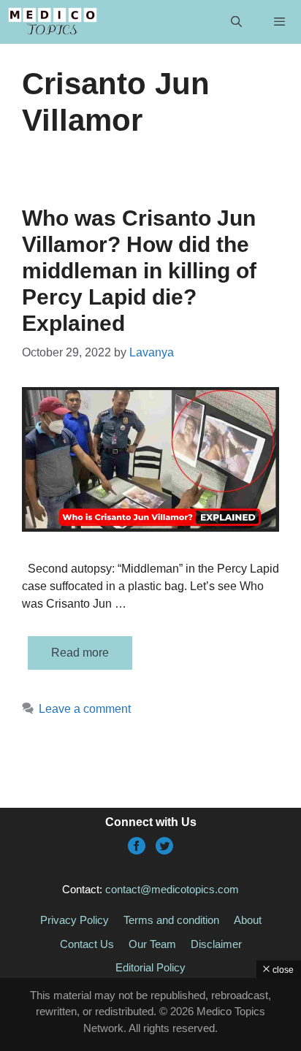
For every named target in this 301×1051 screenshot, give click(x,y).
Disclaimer (216, 944)
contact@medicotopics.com (172, 889)
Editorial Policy (150, 967)
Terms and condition (171, 920)
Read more (80, 652)
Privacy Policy (74, 920)
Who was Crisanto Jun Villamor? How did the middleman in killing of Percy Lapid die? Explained (139, 270)
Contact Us (87, 944)
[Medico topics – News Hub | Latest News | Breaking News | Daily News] (52, 22)
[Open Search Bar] (235, 22)
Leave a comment (85, 709)
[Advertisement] (150, 1014)
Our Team (152, 944)
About (248, 920)
